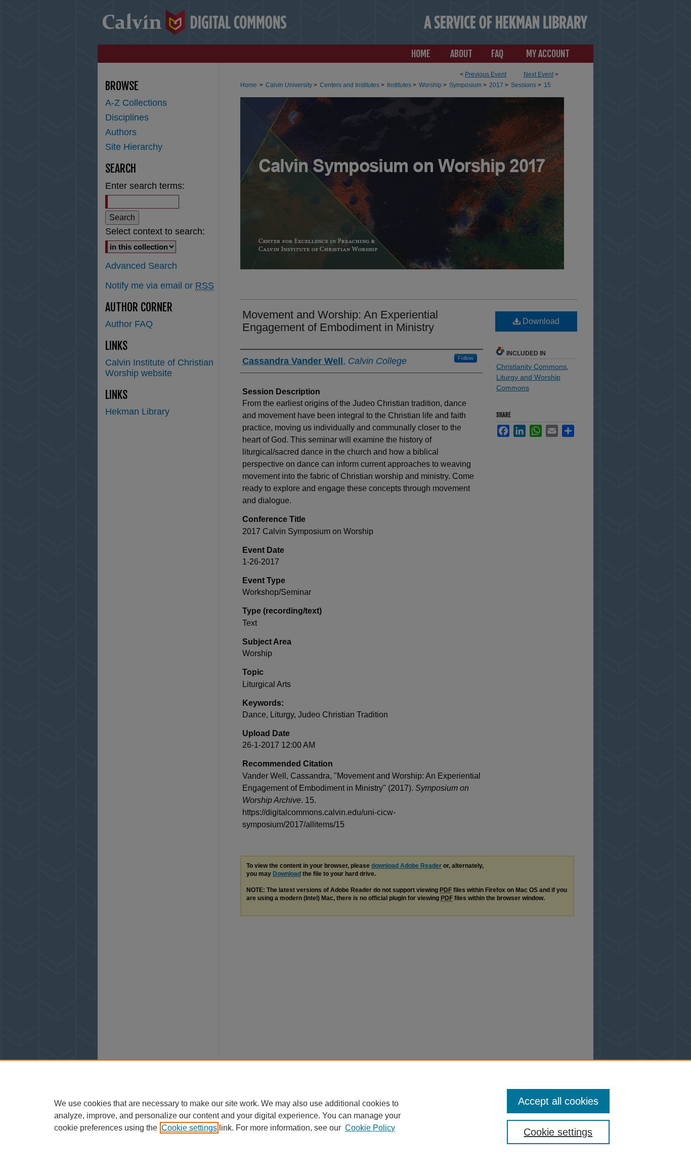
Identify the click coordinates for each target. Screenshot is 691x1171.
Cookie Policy (370, 1127)
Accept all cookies (558, 1101)
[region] (345, 1115)
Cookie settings (189, 1127)
